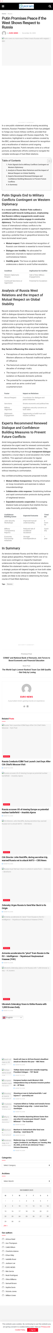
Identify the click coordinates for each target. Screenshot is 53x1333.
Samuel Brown (11, 1283)
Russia (10, 14)
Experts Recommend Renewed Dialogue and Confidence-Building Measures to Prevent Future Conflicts (27, 179)
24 (19, 1216)
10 (19, 1206)
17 (19, 1211)
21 (47, 1211)
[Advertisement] (26, 93)
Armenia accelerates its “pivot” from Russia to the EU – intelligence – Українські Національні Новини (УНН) (25, 956)
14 (47, 1206)
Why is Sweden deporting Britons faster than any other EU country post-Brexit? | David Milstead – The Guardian (31, 1119)
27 (40, 1216)
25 (26, 1216)
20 (40, 1211)
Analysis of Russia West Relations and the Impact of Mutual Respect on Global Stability (28, 171)
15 (5, 1211)
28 (47, 1216)
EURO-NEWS (13, 33)
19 (33, 1211)
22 (5, 1216)
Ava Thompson (11, 1243)
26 (33, 1216)
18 (26, 1211)
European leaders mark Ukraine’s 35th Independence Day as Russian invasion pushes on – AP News (32, 1082)
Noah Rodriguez (12, 1275)
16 (12, 1211)
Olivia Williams (11, 1279)
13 (40, 1206)
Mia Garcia (10, 1271)
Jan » (5, 1226)
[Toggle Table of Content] (48, 161)
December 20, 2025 (29, 33)
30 (12, 1221)
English (9, 1017)
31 (19, 1221)
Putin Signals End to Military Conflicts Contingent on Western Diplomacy (28, 166)
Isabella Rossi (11, 1259)
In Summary (12, 185)
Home (4, 14)
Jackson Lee (10, 1263)
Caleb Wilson (10, 1247)
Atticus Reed (10, 1239)
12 (33, 1206)
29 (5, 1221)
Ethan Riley (10, 1255)
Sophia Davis (10, 1287)
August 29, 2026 (8, 1010)
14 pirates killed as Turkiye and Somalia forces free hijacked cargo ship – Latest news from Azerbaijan (32, 1106)
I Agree (33, 1330)
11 (26, 1206)
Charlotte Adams (12, 1251)
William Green (11, 1295)
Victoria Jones (11, 1291)
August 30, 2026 (8, 768)
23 (12, 1216)
